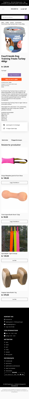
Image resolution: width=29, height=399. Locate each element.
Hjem (2, 22)
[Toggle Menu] (3, 9)
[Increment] (5, 75)
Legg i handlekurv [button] (14, 182)
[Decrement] (2, 75)
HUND (7, 22)
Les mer (14, 260)
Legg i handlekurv (14, 75)
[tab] (4, 140)
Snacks (12, 22)
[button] (26, 17)
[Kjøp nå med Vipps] (11, 79)
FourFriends (18, 22)
